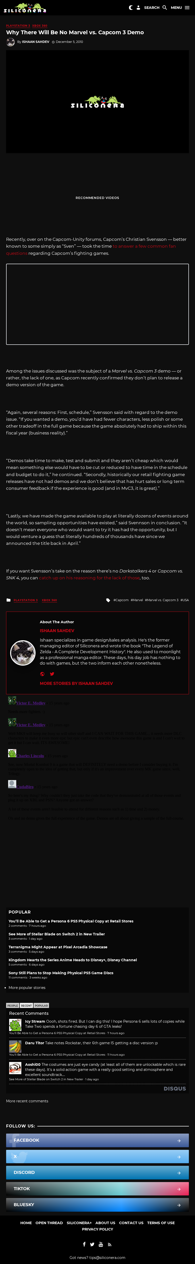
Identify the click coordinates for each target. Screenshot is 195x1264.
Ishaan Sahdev (35, 42)
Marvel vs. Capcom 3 (162, 600)
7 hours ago (115, 1033)
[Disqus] (97, 757)
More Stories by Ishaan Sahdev (76, 683)
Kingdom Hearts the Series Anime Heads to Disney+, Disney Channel (73, 960)
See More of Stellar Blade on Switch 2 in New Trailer (57, 934)
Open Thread (49, 1223)
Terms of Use (161, 1223)
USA (186, 600)
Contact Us (131, 1223)
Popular (41, 1005)
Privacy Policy (97, 1229)
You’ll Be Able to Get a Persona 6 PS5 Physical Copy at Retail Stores (71, 921)
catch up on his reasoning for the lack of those (89, 577)
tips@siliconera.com (107, 1257)
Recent (26, 1005)
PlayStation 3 (18, 25)
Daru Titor (34, 1043)
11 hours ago (116, 1054)
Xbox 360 (39, 25)
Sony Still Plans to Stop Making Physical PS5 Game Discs (61, 973)
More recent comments (27, 1101)
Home (26, 1223)
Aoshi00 (33, 1064)
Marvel (138, 600)
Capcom (122, 600)
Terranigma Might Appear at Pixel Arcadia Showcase (58, 947)
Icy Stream (35, 1021)
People (12, 1005)
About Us (105, 1223)
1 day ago (92, 1079)
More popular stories (27, 987)
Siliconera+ (79, 1223)
